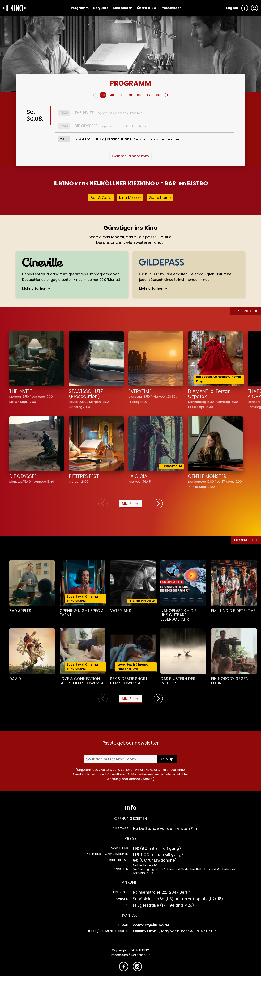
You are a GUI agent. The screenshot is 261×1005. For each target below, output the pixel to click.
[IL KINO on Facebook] (244, 8)
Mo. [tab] (112, 95)
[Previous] (103, 503)
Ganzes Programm (130, 156)
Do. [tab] (139, 95)
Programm (80, 8)
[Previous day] (93, 95)
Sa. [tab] (158, 95)
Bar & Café (100, 197)
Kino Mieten (130, 197)
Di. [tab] (121, 95)
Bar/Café (100, 8)
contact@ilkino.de (151, 925)
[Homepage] (14, 8)
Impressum (119, 955)
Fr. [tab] (149, 95)
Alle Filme (131, 503)
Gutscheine (160, 197)
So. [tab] (103, 95)
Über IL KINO (146, 8)
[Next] (158, 503)
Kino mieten (122, 8)
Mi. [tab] (131, 95)
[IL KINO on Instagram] (254, 8)
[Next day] (167, 95)
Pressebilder (171, 8)
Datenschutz (140, 955)
